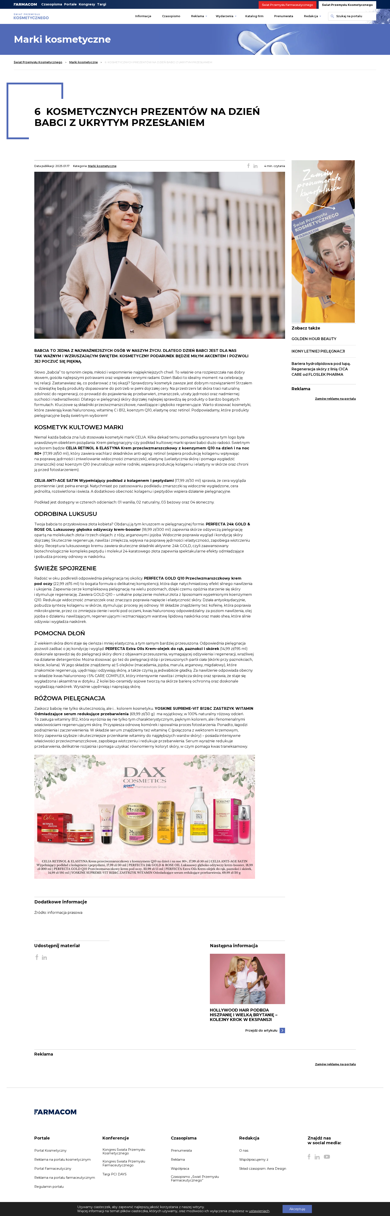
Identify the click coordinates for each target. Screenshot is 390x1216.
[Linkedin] (317, 1157)
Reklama (197, 16)
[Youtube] (327, 1157)
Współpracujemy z (253, 1159)
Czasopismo (171, 16)
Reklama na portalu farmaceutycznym (64, 1177)
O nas (243, 1150)
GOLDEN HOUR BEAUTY (314, 339)
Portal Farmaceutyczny (52, 1168)
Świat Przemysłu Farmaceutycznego (287, 5)
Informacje (143, 16)
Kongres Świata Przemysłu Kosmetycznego (123, 1151)
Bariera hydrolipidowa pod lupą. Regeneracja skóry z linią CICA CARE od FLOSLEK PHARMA (321, 369)
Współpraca (180, 1168)
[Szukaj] (331, 16)
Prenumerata (283, 16)
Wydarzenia (224, 16)
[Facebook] (309, 1157)
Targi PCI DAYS (114, 1174)
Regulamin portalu (49, 1186)
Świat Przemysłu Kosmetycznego (347, 5)
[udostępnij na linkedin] (255, 166)
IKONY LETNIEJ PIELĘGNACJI (318, 351)
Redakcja (311, 16)
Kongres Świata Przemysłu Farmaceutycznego (123, 1163)
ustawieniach (259, 1211)
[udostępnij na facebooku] (248, 166)
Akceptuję (297, 1209)
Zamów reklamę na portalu (335, 398)
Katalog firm (254, 16)
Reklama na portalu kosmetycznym (62, 1159)
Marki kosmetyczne (83, 62)
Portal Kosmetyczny (50, 1150)
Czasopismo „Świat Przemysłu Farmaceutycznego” (195, 1178)
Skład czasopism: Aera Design (262, 1168)
